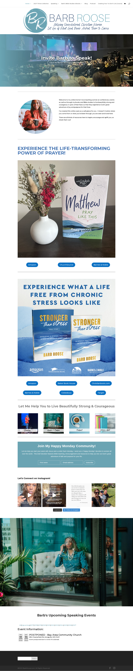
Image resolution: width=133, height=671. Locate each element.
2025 (65, 625)
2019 (40, 625)
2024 (61, 625)
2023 (57, 625)
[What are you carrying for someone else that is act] (54, 495)
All (20, 625)
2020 (44, 625)
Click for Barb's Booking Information (66, 63)
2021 (48, 625)
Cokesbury (66, 393)
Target (101, 393)
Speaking (54, 3)
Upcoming (26, 625)
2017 (32, 625)
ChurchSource (66, 265)
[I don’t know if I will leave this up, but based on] (29, 495)
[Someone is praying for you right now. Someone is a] (79, 495)
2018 (36, 625)
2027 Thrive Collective (41, 3)
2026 (70, 625)
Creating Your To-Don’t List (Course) (110, 3)
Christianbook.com (101, 383)
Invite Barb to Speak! (66, 58)
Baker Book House (66, 383)
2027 (74, 625)
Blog (86, 3)
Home (27, 3)
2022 (52, 625)
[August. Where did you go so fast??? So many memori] (103, 495)
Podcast (93, 3)
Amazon (32, 265)
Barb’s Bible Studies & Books (70, 3)
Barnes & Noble (101, 265)
